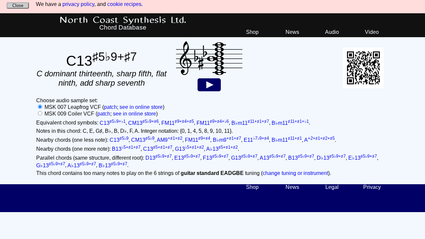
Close (17, 5)
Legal (332, 187)
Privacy (372, 187)
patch (110, 107)
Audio (332, 32)
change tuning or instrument (295, 173)
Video (372, 32)
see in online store (141, 107)
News (292, 32)
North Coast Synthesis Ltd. (123, 20)
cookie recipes (124, 4)
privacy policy (78, 4)
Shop (252, 32)
